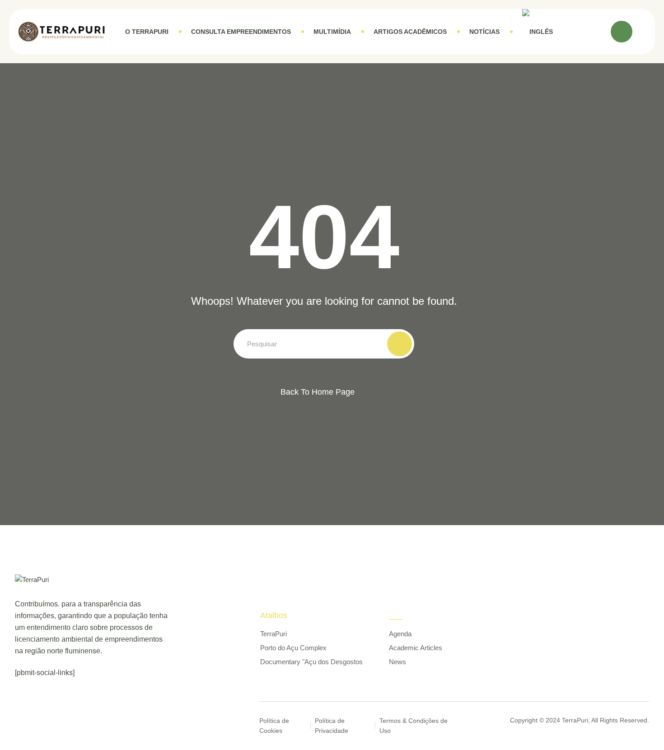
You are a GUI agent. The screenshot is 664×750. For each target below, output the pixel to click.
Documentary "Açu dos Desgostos (311, 662)
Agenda (400, 634)
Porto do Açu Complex (293, 648)
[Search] (399, 343)
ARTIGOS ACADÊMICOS (410, 31)
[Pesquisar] (621, 31)
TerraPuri (273, 634)
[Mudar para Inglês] (537, 31)
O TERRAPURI (146, 31)
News (397, 662)
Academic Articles (415, 648)
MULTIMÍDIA (332, 31)
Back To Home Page (318, 391)
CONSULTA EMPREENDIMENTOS (241, 31)
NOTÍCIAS (484, 31)
